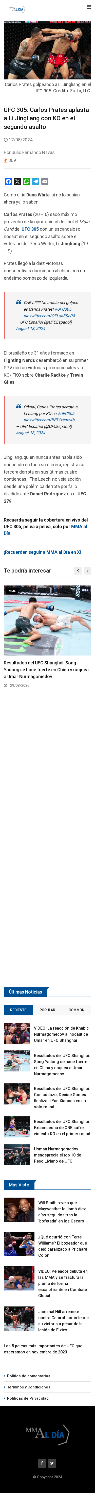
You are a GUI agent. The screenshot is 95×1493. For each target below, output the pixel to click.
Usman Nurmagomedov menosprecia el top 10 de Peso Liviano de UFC (57, 1155)
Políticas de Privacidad (28, 1398)
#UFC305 (62, 309)
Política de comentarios (28, 1376)
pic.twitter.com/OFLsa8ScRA (49, 315)
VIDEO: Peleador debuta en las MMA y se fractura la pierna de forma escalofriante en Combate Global (63, 1283)
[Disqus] (47, 769)
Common (77, 1010)
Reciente (18, 1010)
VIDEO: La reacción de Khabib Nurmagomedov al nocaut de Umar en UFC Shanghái (61, 1034)
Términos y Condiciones (28, 1387)
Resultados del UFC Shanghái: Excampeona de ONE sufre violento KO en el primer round (62, 1127)
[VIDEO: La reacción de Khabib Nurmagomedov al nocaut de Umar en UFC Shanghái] (17, 1033)
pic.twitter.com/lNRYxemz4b (49, 419)
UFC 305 (30, 229)
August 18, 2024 (30, 328)
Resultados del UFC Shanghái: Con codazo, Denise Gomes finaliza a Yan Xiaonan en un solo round (41, 669)
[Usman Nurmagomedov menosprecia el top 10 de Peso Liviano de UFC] (17, 1154)
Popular (47, 1010)
